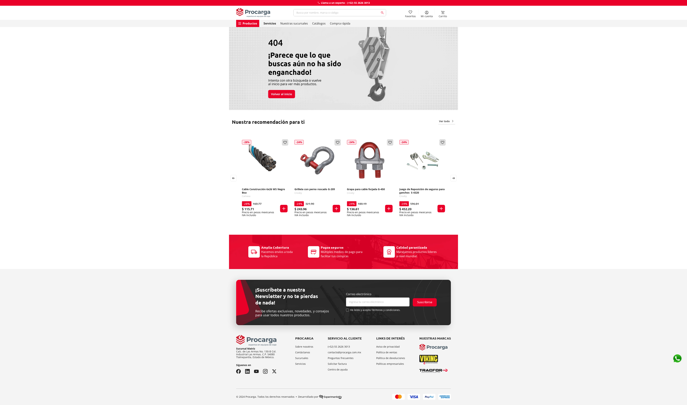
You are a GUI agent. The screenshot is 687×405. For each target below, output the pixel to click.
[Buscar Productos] (383, 12)
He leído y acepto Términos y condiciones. (375, 310)
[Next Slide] (453, 178)
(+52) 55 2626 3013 (358, 2)
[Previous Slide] (233, 178)
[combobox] (339, 12)
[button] (284, 208)
